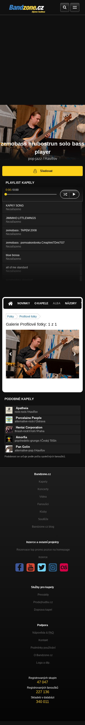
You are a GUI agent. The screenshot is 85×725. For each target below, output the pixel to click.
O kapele (41, 303)
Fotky (10, 316)
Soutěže (43, 519)
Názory (71, 303)
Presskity (43, 594)
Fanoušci (43, 504)
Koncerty (43, 489)
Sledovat (46, 171)
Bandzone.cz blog (43, 526)
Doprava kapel (43, 609)
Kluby (43, 511)
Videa (43, 496)
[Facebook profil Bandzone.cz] (19, 567)
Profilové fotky (28, 316)
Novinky (23, 303)
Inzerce (43, 557)
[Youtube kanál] (31, 567)
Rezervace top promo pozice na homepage (43, 549)
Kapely (43, 481)
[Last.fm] (64, 567)
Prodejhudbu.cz (43, 602)
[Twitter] (42, 567)
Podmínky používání (43, 647)
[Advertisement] (42, 60)
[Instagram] (53, 567)
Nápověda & (43, 632)
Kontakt (43, 640)
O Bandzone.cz (43, 655)
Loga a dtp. (43, 662)
